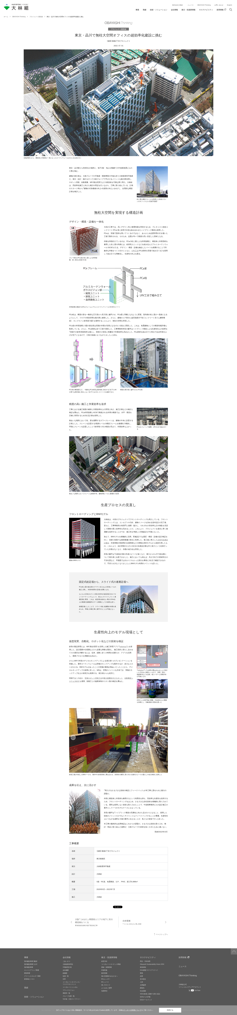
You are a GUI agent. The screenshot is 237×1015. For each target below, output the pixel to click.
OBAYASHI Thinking (204, 5)
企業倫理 (143, 985)
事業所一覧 (66, 993)
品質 (141, 976)
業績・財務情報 (106, 967)
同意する (170, 1010)
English (229, 5)
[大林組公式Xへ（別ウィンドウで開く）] (189, 990)
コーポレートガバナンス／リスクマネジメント (71, 983)
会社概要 (66, 970)
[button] (137, 10)
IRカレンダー (105, 979)
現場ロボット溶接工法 (93, 678)
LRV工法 (135, 250)
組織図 (65, 973)
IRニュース (105, 982)
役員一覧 (66, 976)
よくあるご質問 (106, 988)
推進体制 (143, 967)
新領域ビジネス (29, 979)
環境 (141, 973)
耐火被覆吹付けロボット (113, 678)
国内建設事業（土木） (31, 964)
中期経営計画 (67, 967)
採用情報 (183, 957)
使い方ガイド (105, 985)
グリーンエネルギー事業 (32, 976)
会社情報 (67, 957)
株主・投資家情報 (109, 957)
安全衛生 (143, 979)
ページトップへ (162, 934)
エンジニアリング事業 (31, 970)
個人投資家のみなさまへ (109, 976)
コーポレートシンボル (70, 987)
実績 (26, 987)
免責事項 (104, 991)
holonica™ (123, 646)
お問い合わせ (218, 5)
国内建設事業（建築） (31, 961)
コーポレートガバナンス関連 (111, 964)
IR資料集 (104, 970)
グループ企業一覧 (69, 996)
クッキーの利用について (132, 1010)
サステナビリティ (148, 957)
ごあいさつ (66, 961)
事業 (26, 957)
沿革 (64, 979)
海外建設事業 (28, 967)
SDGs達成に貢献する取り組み (150, 994)
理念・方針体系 (145, 961)
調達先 (142, 988)
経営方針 (104, 961)
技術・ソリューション (34, 996)
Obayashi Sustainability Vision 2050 (152, 964)
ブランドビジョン (69, 990)
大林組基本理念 (68, 964)
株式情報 (104, 973)
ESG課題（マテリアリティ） (149, 970)
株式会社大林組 (177, 5)
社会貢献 (143, 991)
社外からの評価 (145, 997)
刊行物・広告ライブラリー (71, 999)
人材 (141, 982)
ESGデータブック (146, 1000)
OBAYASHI (188, 975)
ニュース (191, 5)
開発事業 (27, 973)
